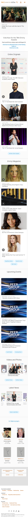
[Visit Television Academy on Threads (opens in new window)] (14, 511)
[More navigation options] (25, 2)
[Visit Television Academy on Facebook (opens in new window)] (9, 511)
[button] (14, 14)
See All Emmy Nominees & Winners (7, 471)
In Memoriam (14, 421)
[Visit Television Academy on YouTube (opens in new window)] (19, 511)
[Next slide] (24, 370)
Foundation (9, 490)
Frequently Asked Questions (20, 471)
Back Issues (14, 264)
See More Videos (19, 380)
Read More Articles (9, 261)
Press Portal (4, 498)
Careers (21, 490)
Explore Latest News (14, 412)
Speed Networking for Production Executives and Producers (11, 346)
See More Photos (9, 380)
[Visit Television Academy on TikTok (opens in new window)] (16, 511)
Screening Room (18, 352)
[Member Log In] (21, 2)
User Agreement (5, 504)
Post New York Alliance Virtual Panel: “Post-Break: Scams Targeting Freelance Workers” (14, 322)
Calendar (7, 474)
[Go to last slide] (4, 370)
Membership (16, 490)
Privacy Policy (5, 503)
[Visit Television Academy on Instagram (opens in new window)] (11, 511)
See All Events (9, 352)
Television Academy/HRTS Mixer (11, 298)
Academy (4, 490)
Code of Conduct (5, 506)
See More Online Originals (14, 153)
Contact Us (4, 494)
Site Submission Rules (15, 504)
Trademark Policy (13, 503)
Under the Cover (19, 261)
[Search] (17, 2)
